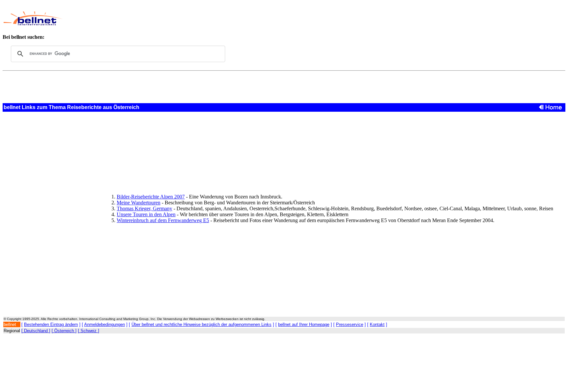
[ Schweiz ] (88, 330)
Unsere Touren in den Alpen (146, 214)
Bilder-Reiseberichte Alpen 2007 (151, 196)
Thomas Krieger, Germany (144, 208)
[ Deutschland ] (35, 330)
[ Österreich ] (64, 330)
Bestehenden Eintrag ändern (51, 324)
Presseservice (349, 324)
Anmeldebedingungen (104, 324)
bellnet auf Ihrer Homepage (303, 324)
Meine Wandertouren (138, 202)
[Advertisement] (235, 18)
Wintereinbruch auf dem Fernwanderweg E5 (163, 220)
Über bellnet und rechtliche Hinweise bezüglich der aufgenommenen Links (201, 324)
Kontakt (377, 324)
